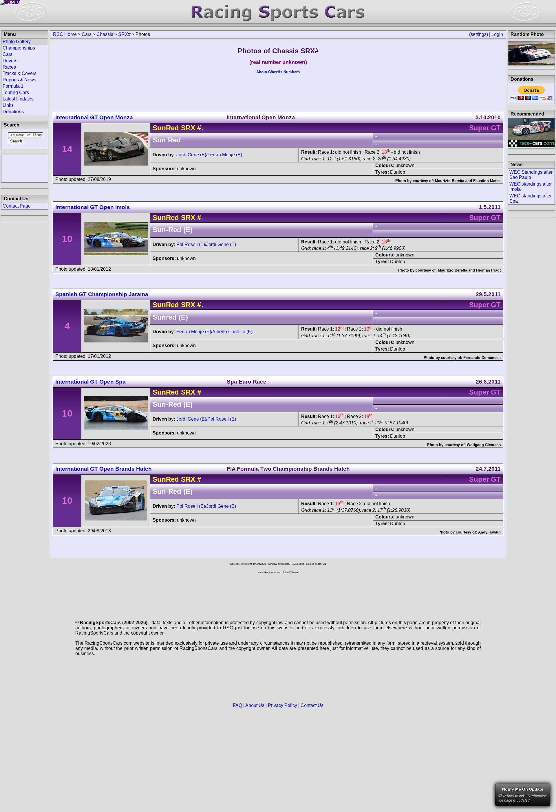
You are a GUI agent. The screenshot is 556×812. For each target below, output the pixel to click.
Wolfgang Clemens (484, 445)
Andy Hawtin (489, 532)
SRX (188, 128)
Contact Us (312, 705)
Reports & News (19, 79)
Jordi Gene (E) (191, 154)
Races (9, 67)
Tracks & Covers (19, 73)
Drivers (10, 60)
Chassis (104, 34)
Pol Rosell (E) (190, 244)
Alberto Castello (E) (232, 331)
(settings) (478, 34)
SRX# (124, 34)
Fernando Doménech (482, 357)
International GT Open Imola (92, 207)
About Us (254, 705)
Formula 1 (13, 86)
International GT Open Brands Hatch (103, 469)
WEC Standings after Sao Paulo (531, 175)
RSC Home (65, 34)
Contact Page (17, 206)
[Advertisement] (24, 168)
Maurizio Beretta (449, 181)
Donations (13, 111)
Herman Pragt (488, 270)
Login (497, 34)
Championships (19, 47)
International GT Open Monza (94, 117)
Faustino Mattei (487, 181)
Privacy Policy (282, 705)
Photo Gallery (17, 41)
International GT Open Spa (90, 382)
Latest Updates (18, 98)
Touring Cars (16, 92)
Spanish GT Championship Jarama (101, 294)
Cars (87, 34)
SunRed (166, 128)
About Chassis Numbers (278, 72)
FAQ (237, 705)
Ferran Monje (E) (224, 154)
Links (8, 105)
